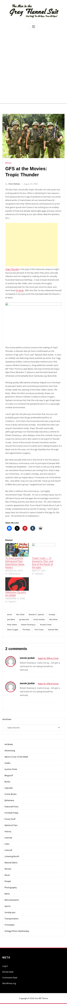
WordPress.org (9, 983)
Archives (6, 719)
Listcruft (8, 850)
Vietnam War (53, 629)
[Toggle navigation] (33, 26)
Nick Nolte (53, 619)
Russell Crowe (45, 624)
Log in (5, 966)
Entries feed (7, 971)
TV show (20, 290)
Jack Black (11, 619)
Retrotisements (12, 899)
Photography (11, 887)
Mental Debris (11, 862)
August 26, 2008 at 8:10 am (48, 684)
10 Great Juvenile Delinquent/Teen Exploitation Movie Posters (14, 563)
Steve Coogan (12, 629)
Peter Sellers (12, 624)
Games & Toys (11, 825)
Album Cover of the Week (16, 756)
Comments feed (9, 977)
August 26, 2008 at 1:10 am (48, 658)
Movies (8, 163)
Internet (8, 837)
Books (7, 781)
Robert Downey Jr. (28, 624)
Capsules (9, 787)
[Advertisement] (33, 66)
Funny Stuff (10, 819)
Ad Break (9, 744)
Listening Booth (12, 856)
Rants (7, 893)
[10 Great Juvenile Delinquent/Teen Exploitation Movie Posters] (17, 549)
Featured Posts (12, 806)
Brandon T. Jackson (36, 614)
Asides (7, 763)
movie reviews (39, 619)
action (9, 614)
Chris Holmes (12, 184)
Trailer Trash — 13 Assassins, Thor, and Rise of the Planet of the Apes (42, 563)
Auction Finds (11, 769)
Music (7, 875)
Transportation (12, 918)
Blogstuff (9, 775)
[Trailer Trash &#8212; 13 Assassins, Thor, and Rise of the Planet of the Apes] (43, 549)
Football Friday (11, 812)
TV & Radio (9, 924)
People (8, 881)
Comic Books (11, 794)
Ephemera (9, 800)
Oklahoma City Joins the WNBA (15, 594)
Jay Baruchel (24, 619)
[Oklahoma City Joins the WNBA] (17, 584)
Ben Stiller (20, 614)
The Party (26, 629)
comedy (52, 614)
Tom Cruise (38, 629)
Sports (8, 906)
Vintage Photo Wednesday (17, 931)
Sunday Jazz (10, 912)
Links (7, 843)
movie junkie (27, 658)
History (8, 831)
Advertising (10, 750)
